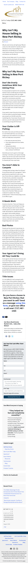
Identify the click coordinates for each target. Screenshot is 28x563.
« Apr (5, 527)
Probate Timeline (8, 468)
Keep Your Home (9, 449)
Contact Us (22, 1)
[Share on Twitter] (6, 317)
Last (4, 370)
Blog (17, 1)
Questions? (7, 454)
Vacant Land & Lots (9, 4)
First (4, 366)
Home (4, 1)
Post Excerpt (7, 379)
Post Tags (6, 388)
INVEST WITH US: (19, 4)
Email (5, 373)
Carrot (24, 561)
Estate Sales (7, 466)
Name (5, 361)
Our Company (10, 1)
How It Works (7, 456)
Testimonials (7, 461)
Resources (7, 459)
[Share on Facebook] (3, 317)
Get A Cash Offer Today (10, 451)
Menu (4, 23)
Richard (6, 42)
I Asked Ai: (6, 498)
